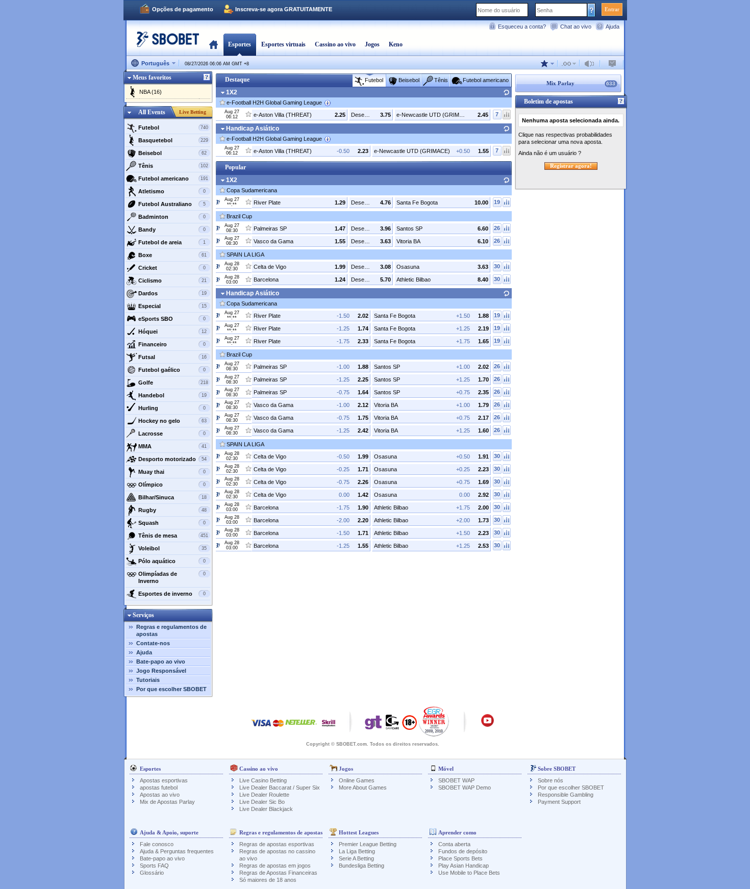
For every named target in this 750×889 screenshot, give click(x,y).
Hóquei (172, 331)
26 (497, 228)
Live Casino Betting (263, 780)
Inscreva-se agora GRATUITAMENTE (283, 9)
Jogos (372, 44)
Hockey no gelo (172, 421)
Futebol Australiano (172, 204)
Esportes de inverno (172, 594)
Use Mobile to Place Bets (469, 873)
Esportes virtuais (283, 44)
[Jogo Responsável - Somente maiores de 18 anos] (409, 725)
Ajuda (612, 26)
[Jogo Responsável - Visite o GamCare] (392, 724)
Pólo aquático (172, 561)
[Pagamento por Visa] (261, 728)
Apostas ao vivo (160, 795)
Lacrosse (172, 433)
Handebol (172, 395)
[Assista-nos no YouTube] (487, 725)
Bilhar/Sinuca (172, 497)
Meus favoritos (152, 77)
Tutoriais (148, 680)
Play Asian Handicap (463, 865)
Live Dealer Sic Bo (262, 802)
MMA (172, 446)
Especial (172, 306)
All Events (151, 112)
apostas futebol (159, 787)
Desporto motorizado (172, 459)
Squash (172, 523)
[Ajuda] (206, 77)
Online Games (356, 780)
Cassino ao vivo (335, 44)
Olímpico (172, 484)
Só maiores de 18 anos (267, 880)
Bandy (172, 229)
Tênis (173, 166)
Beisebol (172, 153)
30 (497, 266)
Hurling (172, 408)
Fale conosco (156, 844)
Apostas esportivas (164, 780)
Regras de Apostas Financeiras (278, 873)
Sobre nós (550, 780)
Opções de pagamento (182, 9)
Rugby (172, 510)
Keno (396, 44)
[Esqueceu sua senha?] (591, 9)
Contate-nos (153, 643)
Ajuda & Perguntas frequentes (177, 851)
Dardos (172, 293)
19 (497, 202)
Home (213, 44)
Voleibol (172, 548)
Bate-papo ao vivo (160, 661)
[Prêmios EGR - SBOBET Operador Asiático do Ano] (433, 721)
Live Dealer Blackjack (266, 809)
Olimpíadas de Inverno (172, 577)
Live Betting (192, 112)
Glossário (152, 873)
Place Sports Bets (460, 858)
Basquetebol (173, 140)
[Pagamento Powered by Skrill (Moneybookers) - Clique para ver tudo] (328, 728)
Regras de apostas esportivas (276, 844)
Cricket (172, 268)
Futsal (172, 357)
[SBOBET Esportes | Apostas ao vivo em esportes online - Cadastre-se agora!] (165, 43)
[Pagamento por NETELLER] (301, 728)
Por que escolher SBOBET (171, 689)
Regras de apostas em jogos (275, 865)
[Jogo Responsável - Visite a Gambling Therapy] (373, 724)
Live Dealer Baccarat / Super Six (279, 787)
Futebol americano (173, 178)
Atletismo (172, 191)
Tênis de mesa (173, 535)
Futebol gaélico (172, 370)
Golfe (173, 382)
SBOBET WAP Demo (464, 787)
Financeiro (172, 344)
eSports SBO (172, 319)
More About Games (363, 787)
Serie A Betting (356, 858)
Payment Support (559, 802)
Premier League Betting (367, 844)
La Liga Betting (357, 851)
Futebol (173, 127)
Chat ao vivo (575, 26)
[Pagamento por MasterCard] (278, 728)
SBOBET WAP (456, 780)
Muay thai (172, 472)
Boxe (172, 255)
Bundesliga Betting (361, 865)
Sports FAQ (154, 865)
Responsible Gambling (565, 795)
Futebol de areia (172, 242)
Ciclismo (172, 280)
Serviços (143, 615)
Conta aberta (454, 844)
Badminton (172, 217)
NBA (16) (150, 92)
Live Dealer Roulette (264, 795)
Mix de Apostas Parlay (167, 802)
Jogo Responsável (161, 671)
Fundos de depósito (462, 851)
